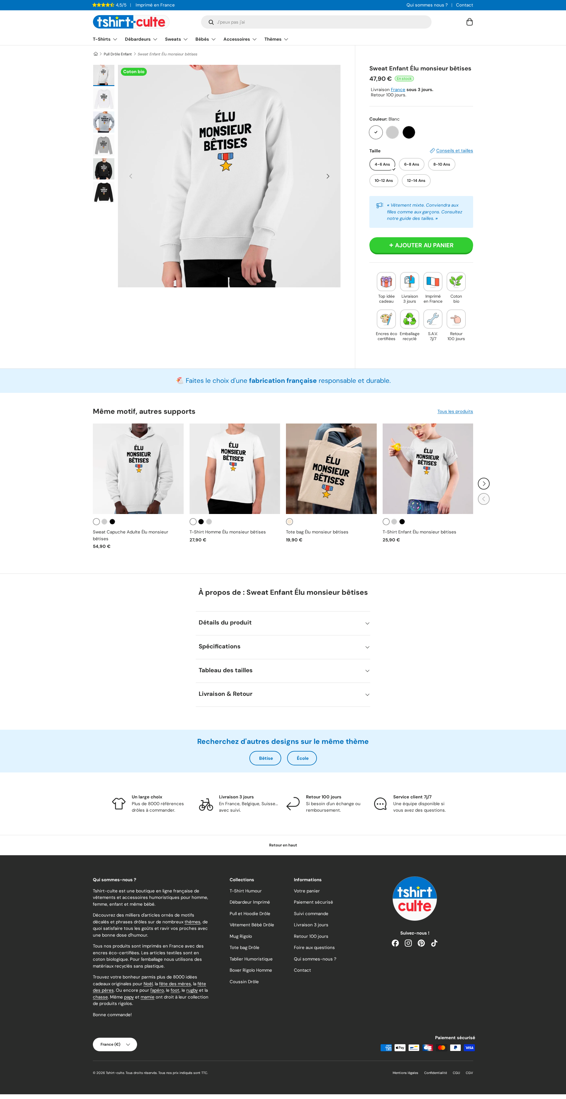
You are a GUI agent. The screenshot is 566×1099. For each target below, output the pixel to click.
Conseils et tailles (454, 151)
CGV (469, 1073)
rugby (192, 990)
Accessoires (236, 39)
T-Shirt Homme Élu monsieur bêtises (228, 532)
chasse (100, 997)
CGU (456, 1073)
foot (175, 990)
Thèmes (273, 39)
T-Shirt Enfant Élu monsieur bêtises (419, 532)
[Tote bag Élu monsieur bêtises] (331, 469)
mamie (147, 997)
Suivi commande (311, 914)
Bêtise (266, 758)
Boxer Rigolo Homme (251, 970)
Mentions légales (405, 1073)
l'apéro (157, 990)
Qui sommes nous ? (427, 5)
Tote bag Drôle (244, 947)
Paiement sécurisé (313, 902)
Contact (464, 5)
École (303, 758)
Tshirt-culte (115, 1073)
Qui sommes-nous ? (315, 959)
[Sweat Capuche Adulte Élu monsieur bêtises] (138, 469)
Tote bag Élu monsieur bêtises (317, 532)
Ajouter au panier (424, 245)
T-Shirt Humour (246, 891)
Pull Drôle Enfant (118, 54)
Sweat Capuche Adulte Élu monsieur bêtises (130, 535)
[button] (469, 21)
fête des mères (175, 984)
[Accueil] (95, 54)
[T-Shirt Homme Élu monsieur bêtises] (235, 469)
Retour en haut (283, 845)
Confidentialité (435, 1073)
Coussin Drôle (244, 982)
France (398, 90)
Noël (148, 984)
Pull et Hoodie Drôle (250, 914)
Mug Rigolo (241, 936)
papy (129, 997)
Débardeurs (138, 39)
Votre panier (307, 891)
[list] (229, 176)
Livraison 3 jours (311, 925)
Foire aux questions (314, 947)
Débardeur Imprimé (250, 902)
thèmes (192, 922)
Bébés (202, 39)
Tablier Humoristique (251, 959)
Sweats (173, 39)
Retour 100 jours (311, 936)
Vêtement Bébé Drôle (252, 925)
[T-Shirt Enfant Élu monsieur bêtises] (428, 469)
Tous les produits (455, 411)
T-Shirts (102, 39)
